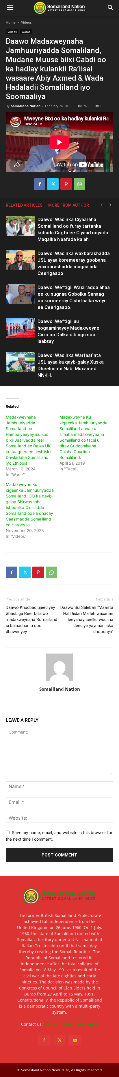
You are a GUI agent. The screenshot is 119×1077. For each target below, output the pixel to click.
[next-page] (110, 205)
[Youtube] (75, 1040)
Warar (26, 32)
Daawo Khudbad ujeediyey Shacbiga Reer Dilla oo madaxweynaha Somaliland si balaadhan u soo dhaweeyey (31, 619)
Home (11, 22)
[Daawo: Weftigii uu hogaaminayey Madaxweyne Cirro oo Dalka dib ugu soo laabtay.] (20, 328)
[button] (10, 8)
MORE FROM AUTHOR (68, 205)
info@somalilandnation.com (71, 1024)
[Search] (111, 8)
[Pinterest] (66, 184)
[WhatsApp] (79, 184)
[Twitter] (53, 184)
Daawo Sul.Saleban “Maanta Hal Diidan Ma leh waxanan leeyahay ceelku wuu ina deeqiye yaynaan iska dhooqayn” (86, 619)
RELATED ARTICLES (24, 205)
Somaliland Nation (25, 106)
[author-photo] (59, 681)
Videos (26, 22)
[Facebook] (39, 184)
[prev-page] (102, 205)
